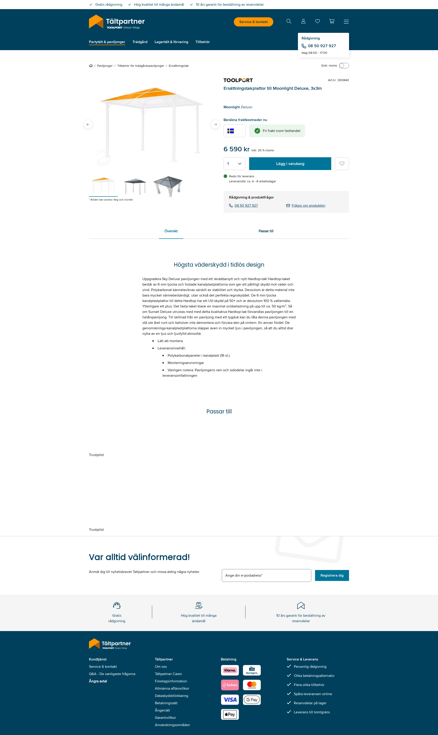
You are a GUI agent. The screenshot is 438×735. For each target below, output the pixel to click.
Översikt (171, 231)
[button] (331, 21)
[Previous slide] (88, 124)
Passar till (266, 231)
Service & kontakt (253, 21)
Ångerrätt (162, 710)
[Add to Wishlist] (342, 163)
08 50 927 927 (322, 46)
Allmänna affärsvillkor (172, 688)
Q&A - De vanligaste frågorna (112, 673)
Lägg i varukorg (290, 164)
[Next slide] (215, 124)
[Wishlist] (317, 22)
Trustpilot (96, 454)
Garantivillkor (165, 717)
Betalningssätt (166, 703)
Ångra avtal (98, 681)
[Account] (303, 22)
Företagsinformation (171, 681)
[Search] (289, 22)
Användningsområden (172, 724)
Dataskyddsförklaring (171, 695)
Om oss (161, 666)
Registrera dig (332, 575)
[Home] (91, 65)
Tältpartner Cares (168, 673)
